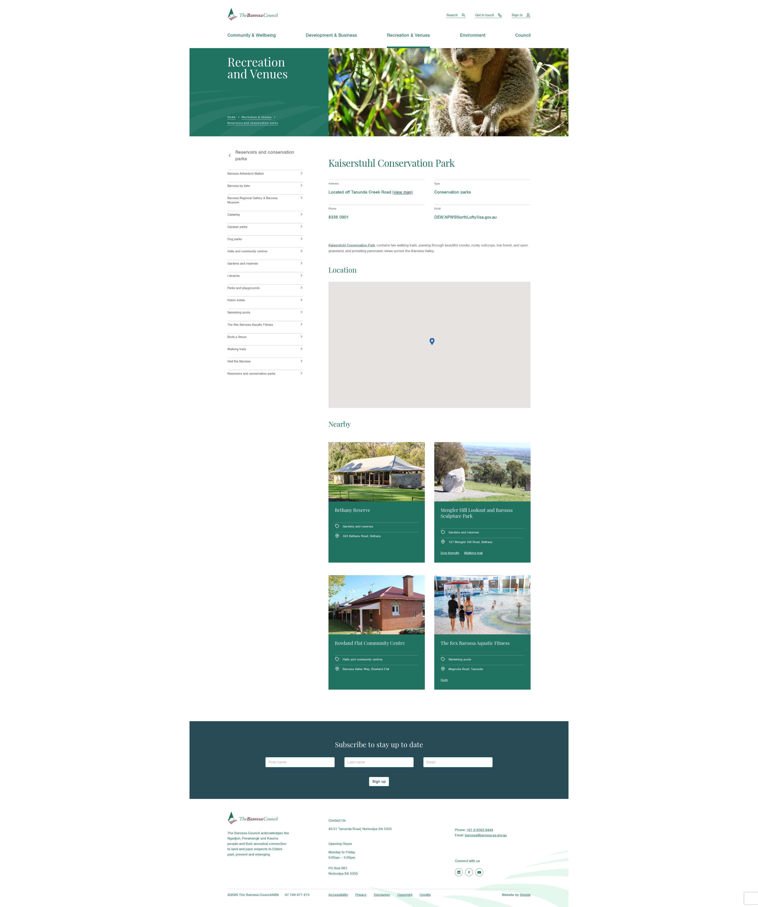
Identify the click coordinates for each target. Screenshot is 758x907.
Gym (444, 680)
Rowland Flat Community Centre (370, 643)
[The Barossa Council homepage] (252, 15)
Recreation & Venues (257, 117)
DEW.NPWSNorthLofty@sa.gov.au (465, 217)
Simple (525, 895)
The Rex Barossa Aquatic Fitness (475, 643)
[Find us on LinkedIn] (459, 872)
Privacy (361, 895)
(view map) (402, 192)
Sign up (379, 781)
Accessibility (338, 895)
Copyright (404, 895)
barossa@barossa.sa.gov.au (486, 835)
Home (231, 117)
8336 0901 (338, 217)
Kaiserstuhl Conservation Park (351, 245)
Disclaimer (382, 895)
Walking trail (473, 553)
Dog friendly (450, 553)
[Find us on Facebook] (469, 872)
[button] (432, 341)
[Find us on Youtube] (479, 872)
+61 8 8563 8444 (480, 830)
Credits (425, 895)
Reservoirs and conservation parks (252, 123)
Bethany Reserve (352, 510)
